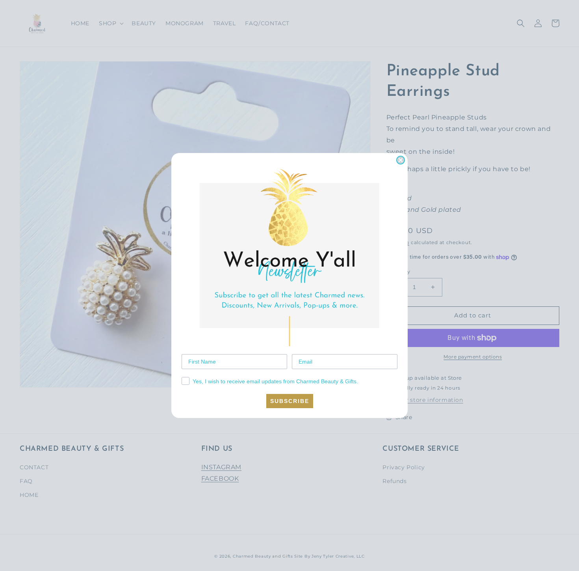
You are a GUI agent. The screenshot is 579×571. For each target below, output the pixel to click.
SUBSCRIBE (289, 401)
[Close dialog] (401, 160)
